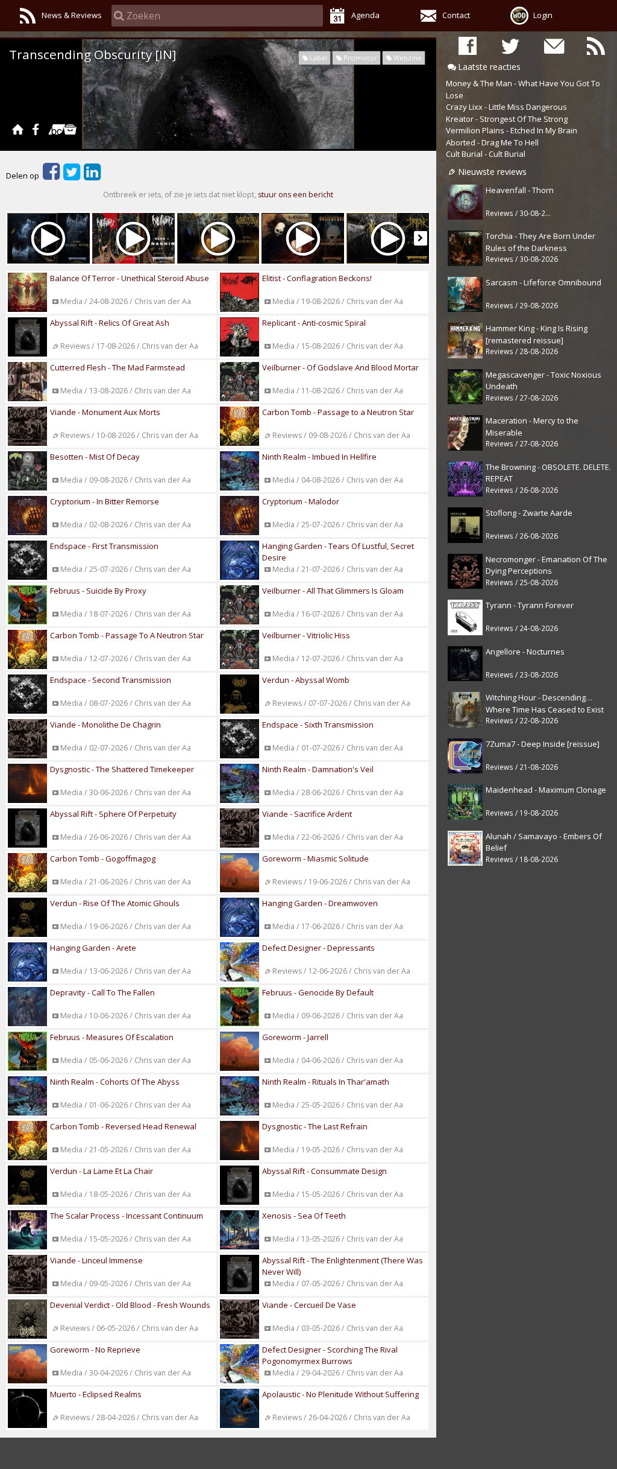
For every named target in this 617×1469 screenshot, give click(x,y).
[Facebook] (35, 129)
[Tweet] (71, 175)
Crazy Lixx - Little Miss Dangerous (506, 106)
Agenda (365, 15)
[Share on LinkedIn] (92, 175)
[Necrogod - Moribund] (218, 238)
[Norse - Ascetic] (387, 238)
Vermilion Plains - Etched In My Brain (511, 130)
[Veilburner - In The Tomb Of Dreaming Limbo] (303, 238)
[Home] (18, 129)
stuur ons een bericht (295, 194)
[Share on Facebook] (51, 175)
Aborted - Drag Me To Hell (492, 142)
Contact (456, 15)
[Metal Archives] (70, 129)
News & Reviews (72, 15)
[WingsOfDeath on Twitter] (510, 45)
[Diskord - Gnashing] (133, 238)
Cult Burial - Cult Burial (485, 153)
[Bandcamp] (52, 129)
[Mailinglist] (553, 45)
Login (543, 15)
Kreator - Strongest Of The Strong (507, 118)
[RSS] (596, 45)
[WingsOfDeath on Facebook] (467, 45)
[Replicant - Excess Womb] (48, 238)
